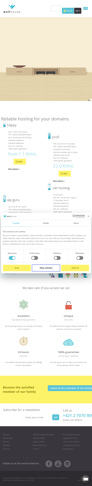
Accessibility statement (71, 434)
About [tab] (76, 223)
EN (77, 11)
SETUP (69, 11)
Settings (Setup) (39, 438)
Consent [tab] (16, 223)
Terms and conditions (71, 442)
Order (19, 161)
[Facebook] (49, 463)
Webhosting (7, 438)
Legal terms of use (70, 438)
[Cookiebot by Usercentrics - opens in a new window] (74, 216)
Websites (6, 445)
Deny (17, 268)
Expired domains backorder (43, 434)
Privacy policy (68, 449)
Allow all (75, 268)
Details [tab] (46, 223)
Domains (6, 434)
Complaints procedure (71, 445)
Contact (36, 449)
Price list (6, 449)
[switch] (34, 258)
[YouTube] (59, 463)
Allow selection (46, 268)
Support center (38, 442)
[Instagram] (67, 463)
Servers (6, 442)
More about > (14, 169)
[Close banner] (88, 216)
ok (55, 417)
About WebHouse (39, 445)
